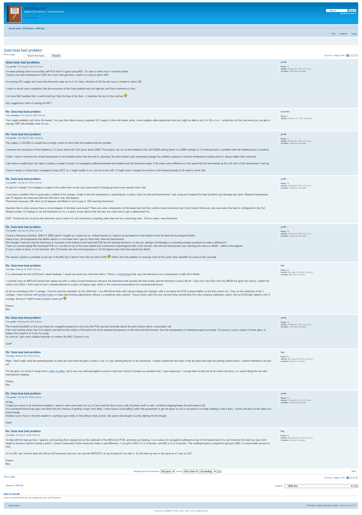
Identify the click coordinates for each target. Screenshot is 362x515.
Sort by (179, 471)
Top (355, 106)
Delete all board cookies (328, 505)
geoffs (13, 67)
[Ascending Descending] (210, 471)
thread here (125, 274)
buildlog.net (35, 8)
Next (354, 471)
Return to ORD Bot (14, 485)
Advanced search (348, 13)
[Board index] (14, 13)
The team (310, 505)
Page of (339, 55)
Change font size (353, 27)
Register (343, 34)
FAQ (333, 34)
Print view (348, 27)
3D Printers (28, 28)
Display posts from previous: (147, 471)
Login (353, 34)
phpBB (168, 511)
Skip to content (31, 17)
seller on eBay (57, 371)
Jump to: (279, 486)
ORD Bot (40, 28)
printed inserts (46, 294)
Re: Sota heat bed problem (23, 111)
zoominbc (14, 115)
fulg (12, 269)
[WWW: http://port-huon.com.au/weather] (283, 76)
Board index (15, 28)
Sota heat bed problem (23, 50)
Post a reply (9, 54)
